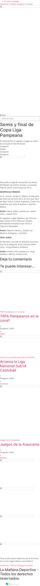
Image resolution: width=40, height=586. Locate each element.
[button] (20, 146)
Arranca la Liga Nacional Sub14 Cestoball (13, 365)
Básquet (3, 458)
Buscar (3, 115)
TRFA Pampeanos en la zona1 (19, 318)
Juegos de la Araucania (19, 444)
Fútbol (2, 334)
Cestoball (4, 384)
